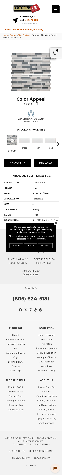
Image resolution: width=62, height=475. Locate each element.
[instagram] (31, 310)
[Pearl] (24, 140)
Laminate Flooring (15, 344)
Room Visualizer (15, 409)
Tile (19, 35)
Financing (45, 163)
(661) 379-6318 (31, 20)
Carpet (15, 335)
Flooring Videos (46, 409)
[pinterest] (41, 310)
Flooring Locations (46, 400)
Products (26, 35)
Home (5, 35)
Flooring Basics (15, 391)
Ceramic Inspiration (46, 353)
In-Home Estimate (46, 414)
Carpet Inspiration (46, 335)
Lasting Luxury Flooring (15, 364)
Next (58, 139)
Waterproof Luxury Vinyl (15, 355)
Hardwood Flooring (15, 339)
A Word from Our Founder (46, 389)
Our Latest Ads (46, 423)
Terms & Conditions (41, 451)
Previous (4, 139)
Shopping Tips (16, 405)
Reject (30, 246)
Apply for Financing (46, 418)
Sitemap (31, 465)
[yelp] (36, 310)
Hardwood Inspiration (46, 341)
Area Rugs (15, 370)
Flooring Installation (15, 400)
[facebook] (20, 310)
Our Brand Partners (46, 405)
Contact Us (17, 163)
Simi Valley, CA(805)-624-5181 (31, 273)
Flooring (13, 35)
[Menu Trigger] (56, 9)
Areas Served (42, 458)
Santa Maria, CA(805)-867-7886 (17, 261)
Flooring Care (15, 396)
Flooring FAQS (15, 387)
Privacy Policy (21, 458)
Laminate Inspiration (46, 348)
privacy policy (30, 236)
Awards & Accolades (46, 396)
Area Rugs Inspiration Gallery (46, 368)
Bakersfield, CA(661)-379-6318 (44, 261)
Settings (45, 246)
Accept (16, 246)
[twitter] (26, 310)
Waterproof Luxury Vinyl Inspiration (46, 359)
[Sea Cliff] (12, 140)
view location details (28, 24)
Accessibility (17, 451)
